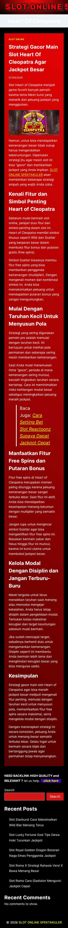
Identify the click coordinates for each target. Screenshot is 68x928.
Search (9, 790)
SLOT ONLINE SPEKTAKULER (40, 922)
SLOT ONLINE (16, 39)
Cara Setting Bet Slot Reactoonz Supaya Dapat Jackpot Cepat (35, 429)
